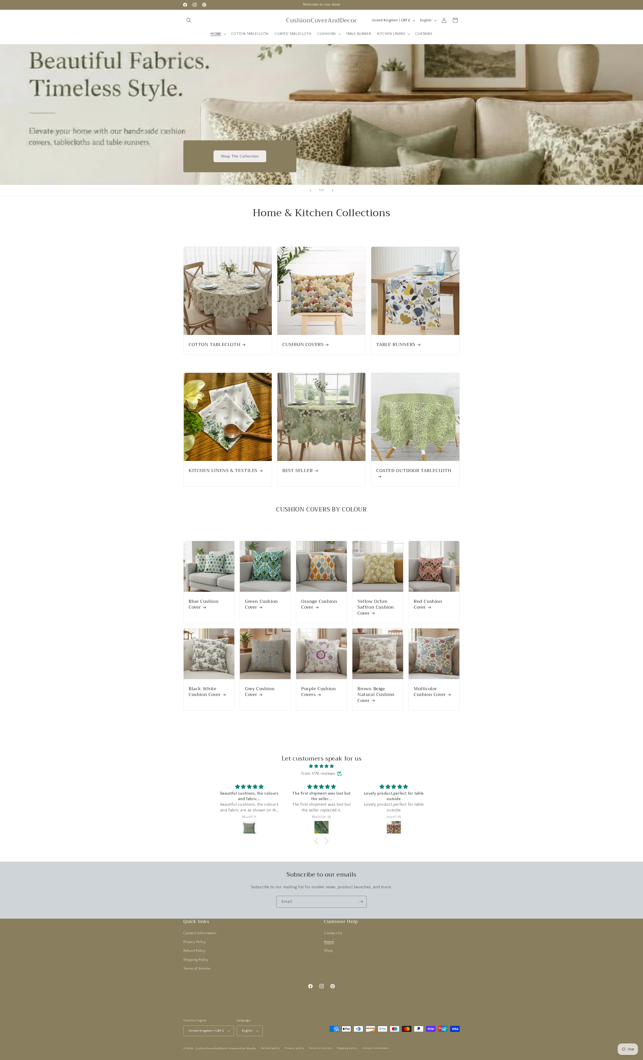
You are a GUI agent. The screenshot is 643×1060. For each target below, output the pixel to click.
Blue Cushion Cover (204, 604)
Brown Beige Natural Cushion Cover (376, 694)
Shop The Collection (240, 156)
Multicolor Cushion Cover (430, 692)
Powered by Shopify (242, 1048)
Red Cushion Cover (428, 604)
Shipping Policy (195, 960)
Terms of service (320, 1048)
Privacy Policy (194, 942)
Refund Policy (194, 951)
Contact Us (333, 933)
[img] (321, 766)
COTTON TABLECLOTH (214, 344)
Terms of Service (196, 969)
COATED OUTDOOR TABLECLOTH (413, 471)
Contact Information (200, 933)
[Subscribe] (360, 902)
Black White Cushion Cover (205, 692)
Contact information (375, 1048)
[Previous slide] (310, 190)
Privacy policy (294, 1048)
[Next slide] (332, 190)
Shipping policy (347, 1048)
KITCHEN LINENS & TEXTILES (223, 471)
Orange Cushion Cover (319, 604)
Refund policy (270, 1048)
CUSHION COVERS (303, 344)
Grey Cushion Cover (260, 692)
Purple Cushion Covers (318, 692)
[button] (188, 20)
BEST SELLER (297, 471)
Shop (328, 951)
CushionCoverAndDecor (211, 1048)
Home (329, 942)
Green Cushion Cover (261, 604)
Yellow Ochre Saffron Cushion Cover (375, 607)
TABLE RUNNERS (395, 344)
